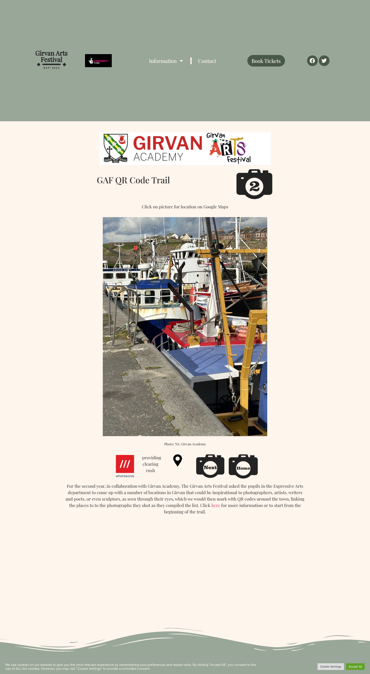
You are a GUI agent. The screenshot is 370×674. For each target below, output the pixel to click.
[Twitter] (324, 60)
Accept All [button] (355, 666)
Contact (207, 60)
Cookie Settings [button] (330, 666)
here (215, 505)
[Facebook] (312, 60)
